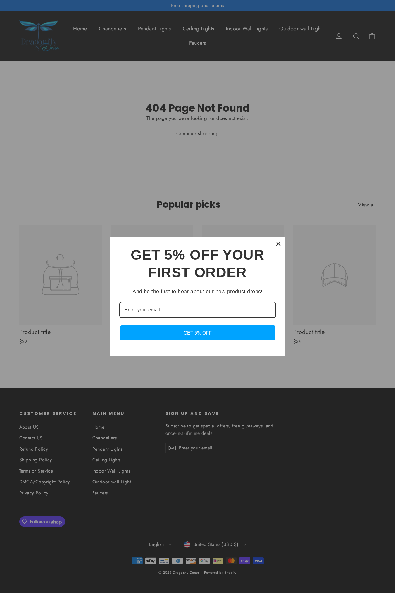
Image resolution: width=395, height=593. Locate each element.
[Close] (278, 244)
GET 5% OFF (198, 332)
